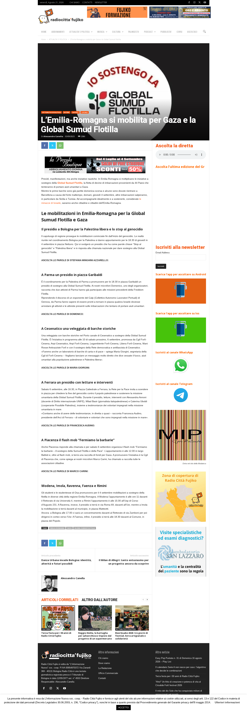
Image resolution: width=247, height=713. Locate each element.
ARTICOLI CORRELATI (59, 600)
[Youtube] (205, 2)
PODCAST (148, 31)
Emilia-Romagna (57, 528)
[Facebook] (189, 2)
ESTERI (66, 112)
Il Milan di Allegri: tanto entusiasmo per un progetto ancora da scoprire (124, 561)
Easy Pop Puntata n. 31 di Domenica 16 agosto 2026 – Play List (178, 660)
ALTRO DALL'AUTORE (99, 600)
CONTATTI (87, 2)
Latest (75, 112)
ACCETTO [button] (123, 707)
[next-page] (147, 599)
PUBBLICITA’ (166, 31)
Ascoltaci (192, 31)
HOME (43, 31)
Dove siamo (104, 663)
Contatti (102, 678)
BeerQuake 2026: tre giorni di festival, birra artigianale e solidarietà (131, 635)
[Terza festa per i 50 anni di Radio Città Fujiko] (58, 618)
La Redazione (105, 668)
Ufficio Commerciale (108, 673)
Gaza (69, 528)
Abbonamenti (57, 31)
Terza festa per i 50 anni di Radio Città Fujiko (56, 634)
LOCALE (85, 112)
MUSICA (100, 31)
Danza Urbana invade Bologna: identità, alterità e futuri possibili (66, 561)
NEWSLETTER (101, 2)
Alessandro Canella (53, 136)
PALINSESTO (133, 31)
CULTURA (116, 31)
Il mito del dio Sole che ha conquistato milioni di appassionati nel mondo (178, 693)
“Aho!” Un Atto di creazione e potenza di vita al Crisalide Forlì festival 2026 (178, 683)
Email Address (163, 252)
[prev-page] (143, 599)
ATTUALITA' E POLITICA (58, 39)
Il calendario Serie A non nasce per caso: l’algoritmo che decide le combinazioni (180, 669)
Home (43, 39)
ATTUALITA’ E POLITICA (79, 31)
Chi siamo (103, 658)
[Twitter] (200, 2)
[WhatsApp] (60, 145)
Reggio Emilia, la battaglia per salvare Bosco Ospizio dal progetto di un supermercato (95, 635)
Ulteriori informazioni (227, 702)
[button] (204, 31)
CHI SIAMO (75, 2)
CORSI (179, 31)
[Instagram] (194, 2)
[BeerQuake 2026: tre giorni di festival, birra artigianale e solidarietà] (132, 618)
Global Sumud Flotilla (69, 182)
